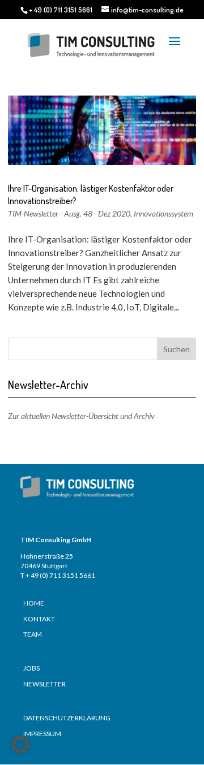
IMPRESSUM (42, 733)
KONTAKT (39, 619)
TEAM (32, 634)
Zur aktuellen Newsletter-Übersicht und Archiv (81, 416)
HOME (33, 603)
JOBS (31, 668)
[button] (20, 744)
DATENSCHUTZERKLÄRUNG (66, 718)
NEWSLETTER (44, 684)
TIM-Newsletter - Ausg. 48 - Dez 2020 (69, 213)
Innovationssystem (163, 213)
